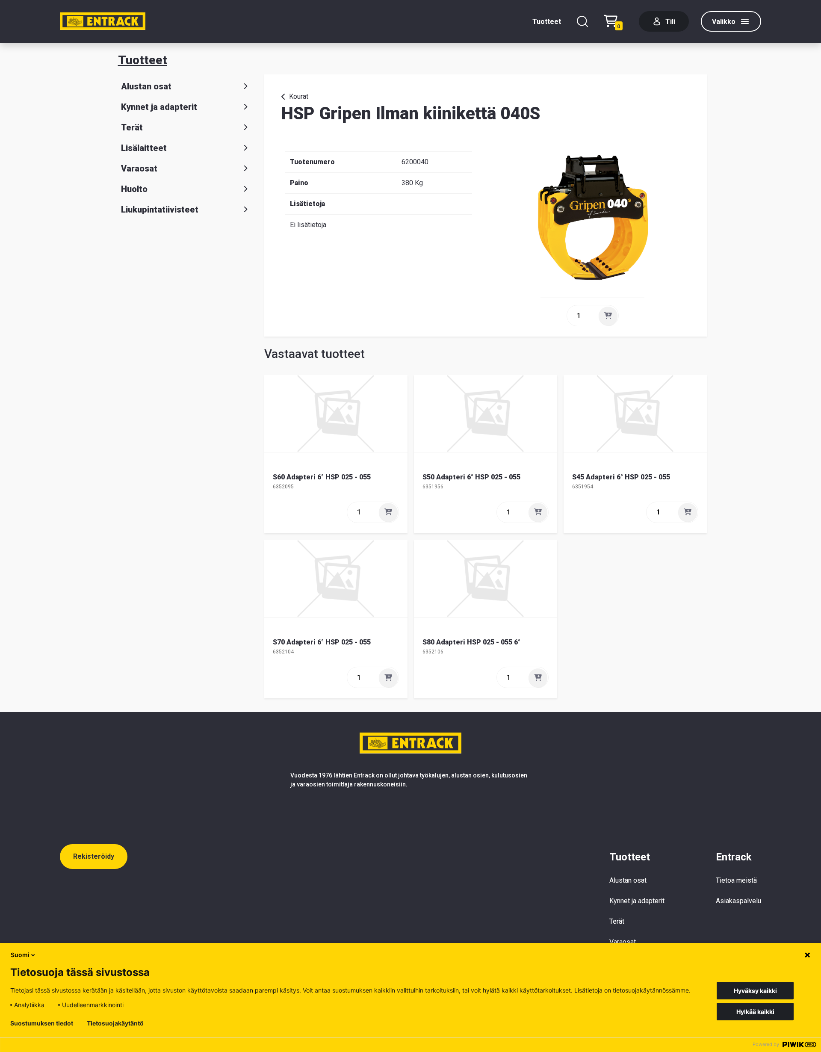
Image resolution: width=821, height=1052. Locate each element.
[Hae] (582, 21)
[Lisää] (608, 316)
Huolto (134, 189)
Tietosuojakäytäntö (115, 1023)
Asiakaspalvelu (738, 901)
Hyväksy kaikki (755, 990)
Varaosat (139, 168)
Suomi (20, 954)
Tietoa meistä (736, 880)
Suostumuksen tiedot (41, 1023)
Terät (132, 127)
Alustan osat (146, 86)
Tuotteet (546, 22)
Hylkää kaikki (755, 1011)
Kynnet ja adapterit (159, 107)
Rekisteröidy (93, 856)
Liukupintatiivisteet (159, 209)
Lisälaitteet (144, 148)
